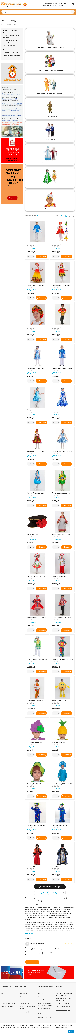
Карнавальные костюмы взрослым (50, 94)
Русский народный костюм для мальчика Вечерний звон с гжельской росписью (37, 244)
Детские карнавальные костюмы (51, 70)
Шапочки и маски (50, 209)
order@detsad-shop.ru (63, 1007)
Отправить (12, 198)
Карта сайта (24, 1000)
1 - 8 (36, 893)
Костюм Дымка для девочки (37, 576)
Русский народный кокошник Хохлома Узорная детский (37, 327)
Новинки (40, 994)
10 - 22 (62, 893)
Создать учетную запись (9, 997)
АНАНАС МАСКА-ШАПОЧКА (59, 742)
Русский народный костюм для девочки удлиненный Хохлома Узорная (37, 285)
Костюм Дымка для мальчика (59, 576)
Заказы (3, 1000)
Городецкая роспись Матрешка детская (61, 493)
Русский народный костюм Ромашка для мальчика (37, 659)
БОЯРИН (55, 867)
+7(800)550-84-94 (50, 3)
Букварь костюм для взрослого (59, 825)
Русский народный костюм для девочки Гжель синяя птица (37, 368)
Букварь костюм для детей (37, 825)
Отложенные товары (8, 1003)
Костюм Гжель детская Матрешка (35, 493)
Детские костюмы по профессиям (50, 47)
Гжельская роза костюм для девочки (62, 451)
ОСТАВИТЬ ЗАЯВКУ (44, 1017)
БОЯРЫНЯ (31, 867)
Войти (3, 994)
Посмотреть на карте (63, 1010)
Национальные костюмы (50, 186)
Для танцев (50, 140)
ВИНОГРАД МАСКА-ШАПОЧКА (35, 742)
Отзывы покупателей (27, 997)
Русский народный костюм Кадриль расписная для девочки (37, 618)
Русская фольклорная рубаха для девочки (61, 535)
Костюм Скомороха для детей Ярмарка (62, 659)
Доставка (41, 997)
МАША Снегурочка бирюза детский (62, 784)
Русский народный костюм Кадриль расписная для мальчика (62, 618)
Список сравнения (7, 1006)
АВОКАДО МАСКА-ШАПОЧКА (34, 784)
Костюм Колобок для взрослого (59, 701)
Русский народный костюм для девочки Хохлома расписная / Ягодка (37, 451)
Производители (25, 1003)
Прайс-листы (42, 1014)
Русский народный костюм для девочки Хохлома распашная (62, 285)
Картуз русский (32, 535)
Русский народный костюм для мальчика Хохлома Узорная (62, 327)
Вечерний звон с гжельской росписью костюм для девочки (37, 410)
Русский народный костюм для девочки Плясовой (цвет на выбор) (62, 244)
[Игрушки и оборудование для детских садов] (14, 4)
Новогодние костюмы (50, 163)
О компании (23, 994)
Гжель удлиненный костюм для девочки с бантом (62, 410)
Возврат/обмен (43, 1000)
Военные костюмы (50, 117)
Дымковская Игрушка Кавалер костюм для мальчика (37, 701)
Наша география (25, 1012)
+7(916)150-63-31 (50, 5)
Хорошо (70, 1031)
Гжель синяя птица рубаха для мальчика (62, 368)
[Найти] (72, 12)
